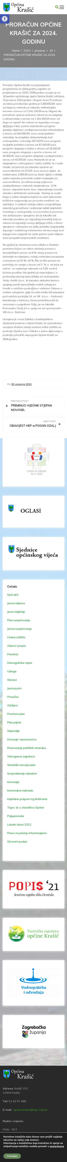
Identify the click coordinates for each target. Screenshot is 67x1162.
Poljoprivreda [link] (15, 816)
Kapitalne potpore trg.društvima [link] (27, 799)
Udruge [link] (11, 671)
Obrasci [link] (12, 680)
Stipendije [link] (13, 731)
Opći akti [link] (12, 594)
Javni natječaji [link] (16, 611)
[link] (4, 18)
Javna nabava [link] (16, 603)
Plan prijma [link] (14, 722)
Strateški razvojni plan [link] (21, 765)
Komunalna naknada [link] (20, 790)
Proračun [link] (13, 697)
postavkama (57, 1146)
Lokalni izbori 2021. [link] (19, 824)
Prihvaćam (12, 1156)
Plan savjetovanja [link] (18, 620)
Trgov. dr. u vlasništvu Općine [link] (25, 807)
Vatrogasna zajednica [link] (21, 756)
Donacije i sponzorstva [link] (21, 739)
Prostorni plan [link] (16, 714)
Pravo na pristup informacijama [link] (26, 833)
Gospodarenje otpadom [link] (22, 773)
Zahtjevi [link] (12, 705)
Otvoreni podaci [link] (17, 841)
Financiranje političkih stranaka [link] (26, 748)
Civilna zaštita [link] (16, 637)
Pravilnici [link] (12, 654)
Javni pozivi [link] (14, 688)
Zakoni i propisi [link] (16, 646)
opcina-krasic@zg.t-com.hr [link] (30, 1109)
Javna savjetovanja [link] (19, 628)
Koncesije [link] (13, 782)
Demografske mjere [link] (19, 663)
